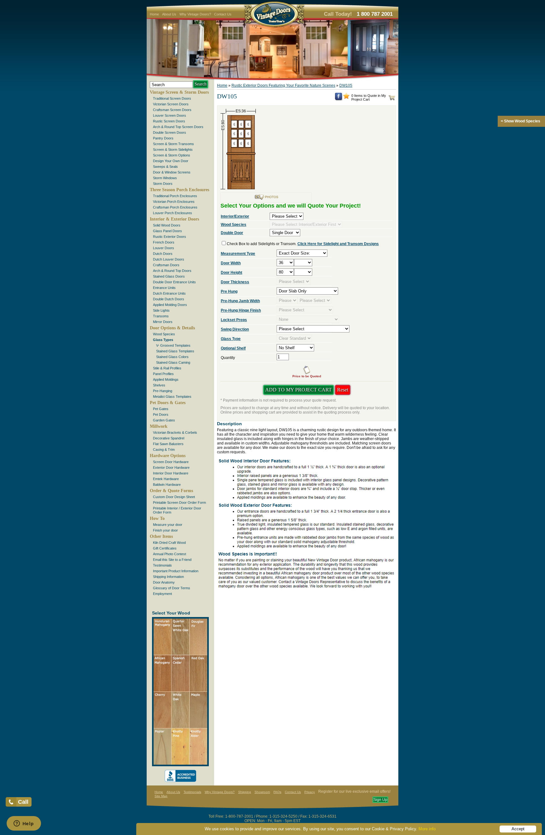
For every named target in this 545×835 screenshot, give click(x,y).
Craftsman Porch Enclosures (175, 207)
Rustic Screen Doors (169, 121)
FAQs (277, 792)
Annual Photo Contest (169, 554)
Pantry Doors (163, 138)
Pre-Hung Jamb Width (240, 301)
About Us (169, 14)
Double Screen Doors (169, 132)
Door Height (231, 272)
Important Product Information (175, 571)
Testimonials (162, 565)
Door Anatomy (164, 582)
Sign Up (380, 799)
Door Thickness (235, 282)
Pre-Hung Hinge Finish (241, 310)
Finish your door (165, 530)
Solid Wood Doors (166, 225)
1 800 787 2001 (375, 14)
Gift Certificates (165, 548)
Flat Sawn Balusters (168, 444)
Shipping (244, 792)
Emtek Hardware (166, 479)
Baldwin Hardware (167, 484)
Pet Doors (160, 414)
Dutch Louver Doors (168, 259)
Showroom (262, 792)
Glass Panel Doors (167, 231)
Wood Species (164, 334)
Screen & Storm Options (171, 155)
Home (154, 14)
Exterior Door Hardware (171, 467)
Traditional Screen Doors (172, 98)
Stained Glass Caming (173, 362)
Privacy (309, 792)
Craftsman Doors (166, 265)
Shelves (159, 385)
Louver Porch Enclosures (172, 213)
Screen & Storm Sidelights (173, 149)
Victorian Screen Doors (171, 104)
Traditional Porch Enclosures (175, 196)
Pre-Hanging (162, 391)
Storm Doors (163, 183)
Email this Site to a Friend (172, 560)
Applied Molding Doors (170, 305)
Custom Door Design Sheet (174, 497)
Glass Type (231, 339)
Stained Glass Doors (169, 276)
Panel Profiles (163, 374)
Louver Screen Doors (169, 115)
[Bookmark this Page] (346, 98)
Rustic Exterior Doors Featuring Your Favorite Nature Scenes (283, 85)
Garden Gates (164, 420)
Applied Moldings (166, 379)
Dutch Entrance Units (169, 293)
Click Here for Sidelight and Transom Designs (338, 244)
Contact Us (222, 14)
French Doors (163, 242)
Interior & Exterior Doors (174, 219)
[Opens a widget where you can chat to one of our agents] (23, 824)
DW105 (345, 85)
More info (427, 828)
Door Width (231, 263)
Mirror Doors (163, 322)
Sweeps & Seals (165, 166)
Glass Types (163, 340)
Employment (162, 594)
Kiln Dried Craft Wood (169, 542)
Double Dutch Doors (168, 299)
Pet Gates (160, 409)
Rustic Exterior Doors (169, 236)
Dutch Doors (163, 254)
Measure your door (167, 524)
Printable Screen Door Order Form (179, 502)
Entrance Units (164, 288)
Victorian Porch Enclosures (174, 201)
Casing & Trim (164, 449)
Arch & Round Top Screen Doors (178, 127)
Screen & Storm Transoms (173, 144)
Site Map (161, 796)
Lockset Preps (234, 320)
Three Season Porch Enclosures (179, 189)
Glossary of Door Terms (171, 588)
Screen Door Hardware (171, 462)
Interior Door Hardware (170, 473)
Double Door (232, 233)
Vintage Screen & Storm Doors (179, 92)
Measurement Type (238, 253)
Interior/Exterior (235, 216)
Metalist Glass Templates (172, 396)
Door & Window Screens (171, 172)
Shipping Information (168, 577)
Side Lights (161, 310)
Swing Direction (235, 329)
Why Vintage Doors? (195, 14)
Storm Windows (165, 178)
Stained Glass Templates (175, 351)
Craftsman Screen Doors (172, 110)
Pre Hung (229, 291)
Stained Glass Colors (172, 357)
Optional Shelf (233, 348)
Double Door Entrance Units (174, 282)
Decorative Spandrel (168, 438)
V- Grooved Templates (173, 345)
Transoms (161, 316)
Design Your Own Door (170, 161)
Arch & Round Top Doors (172, 271)
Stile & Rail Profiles (167, 368)
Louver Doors (163, 248)
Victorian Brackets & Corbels (175, 432)
